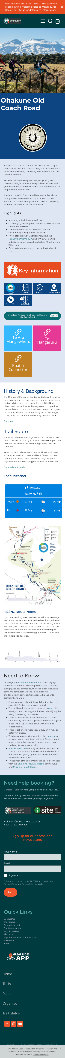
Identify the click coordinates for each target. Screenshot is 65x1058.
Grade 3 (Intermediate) (29, 682)
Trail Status (19, 10)
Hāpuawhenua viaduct (20, 239)
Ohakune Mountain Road (31, 764)
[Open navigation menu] (43, 21)
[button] (50, 21)
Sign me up (15, 875)
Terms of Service (29, 884)
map (50, 708)
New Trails (9, 940)
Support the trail (12, 925)
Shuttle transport (17, 748)
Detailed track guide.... (15, 467)
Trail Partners (33, 795)
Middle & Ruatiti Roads (24, 767)
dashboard (29, 1044)
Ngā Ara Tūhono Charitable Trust (20, 937)
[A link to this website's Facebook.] (7, 1024)
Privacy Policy (10, 884)
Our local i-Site (11, 790)
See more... (9, 421)
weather (51, 736)
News (6, 943)
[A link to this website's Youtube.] (20, 1024)
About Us (8, 934)
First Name (10, 852)
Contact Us (9, 919)
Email (7, 863)
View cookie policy (41, 1054)
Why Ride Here (11, 931)
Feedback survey (12, 928)
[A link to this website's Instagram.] (13, 1024)
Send (11, 892)
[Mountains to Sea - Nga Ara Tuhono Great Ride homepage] (21, 21)
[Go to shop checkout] (58, 21)
